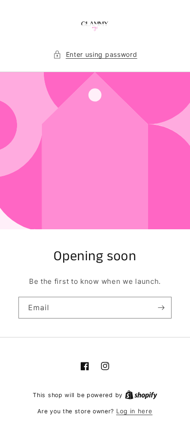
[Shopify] (141, 394)
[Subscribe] (161, 308)
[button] (95, 54)
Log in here (134, 411)
